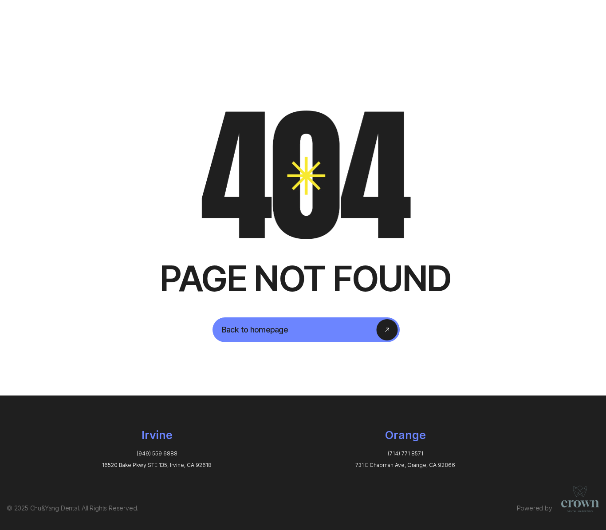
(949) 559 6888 (157, 453)
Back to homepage (255, 329)
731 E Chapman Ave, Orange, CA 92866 (405, 465)
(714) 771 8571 (405, 453)
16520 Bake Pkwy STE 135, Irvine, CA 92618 (157, 465)
